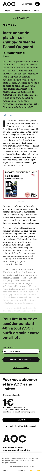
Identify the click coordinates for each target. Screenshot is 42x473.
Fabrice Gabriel (16, 52)
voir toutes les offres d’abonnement (21, 426)
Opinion (16, 11)
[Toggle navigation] (37, 4)
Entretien (36, 11)
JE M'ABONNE (21, 420)
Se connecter (27, 4)
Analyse (6, 11)
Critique (26, 11)
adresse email (8, 347)
